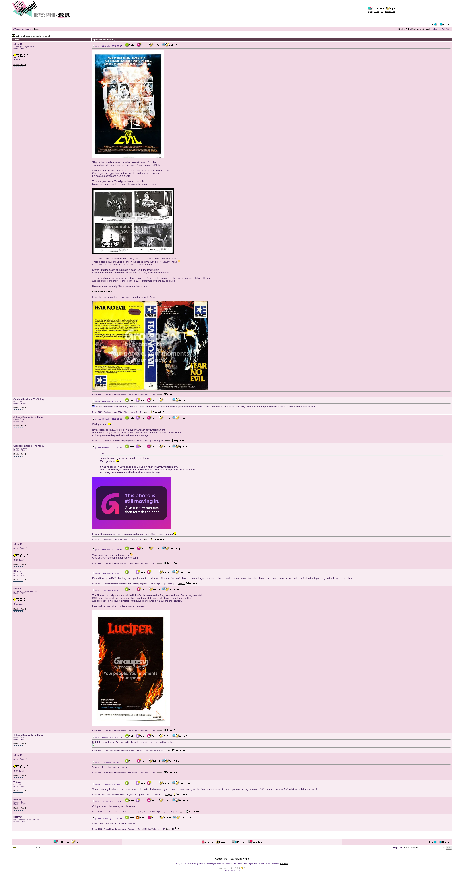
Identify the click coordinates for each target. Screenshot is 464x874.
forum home (390, 12)
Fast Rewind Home (239, 858)
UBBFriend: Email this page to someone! (33, 36)
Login (36, 29)
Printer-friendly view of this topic (29, 848)
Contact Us (221, 858)
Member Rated (19, 65)
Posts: (97, 394)
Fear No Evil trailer (102, 291)
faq (382, 12)
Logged (159, 394)
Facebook (284, 864)
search (376, 12)
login (370, 12)
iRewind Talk (403, 29)
